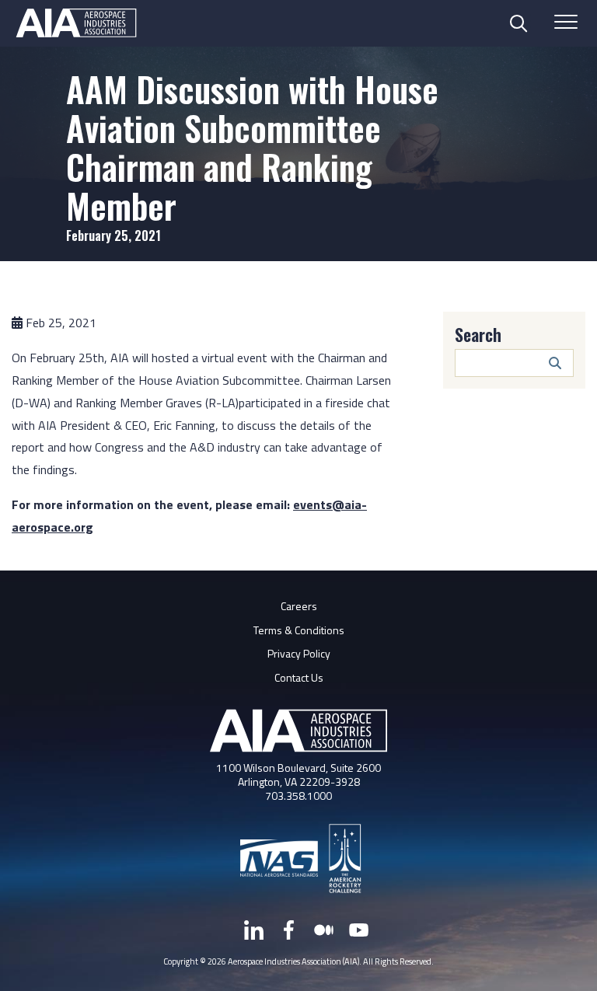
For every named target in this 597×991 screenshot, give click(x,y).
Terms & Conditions (298, 630)
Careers (299, 606)
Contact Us (298, 677)
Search (478, 334)
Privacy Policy (298, 653)
